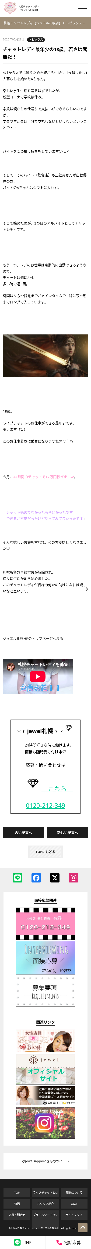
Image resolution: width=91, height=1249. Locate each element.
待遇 (17, 1204)
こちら (57, 789)
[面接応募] (45, 973)
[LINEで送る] (17, 877)
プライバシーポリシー (45, 1219)
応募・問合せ (17, 1215)
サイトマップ (74, 1215)
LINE (27, 1242)
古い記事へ (23, 832)
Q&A (74, 1204)
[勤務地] (45, 1005)
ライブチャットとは (45, 1193)
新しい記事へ (67, 832)
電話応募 (72, 1242)
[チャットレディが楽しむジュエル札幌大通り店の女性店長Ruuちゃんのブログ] (45, 1051)
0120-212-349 (45, 805)
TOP (17, 1193)
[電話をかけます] (45, 938)
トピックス (36, 40)
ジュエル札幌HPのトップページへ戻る (33, 638)
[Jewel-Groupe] (45, 1083)
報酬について (74, 1193)
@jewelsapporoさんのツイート (45, 1161)
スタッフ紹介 (45, 1204)
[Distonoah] (45, 1104)
